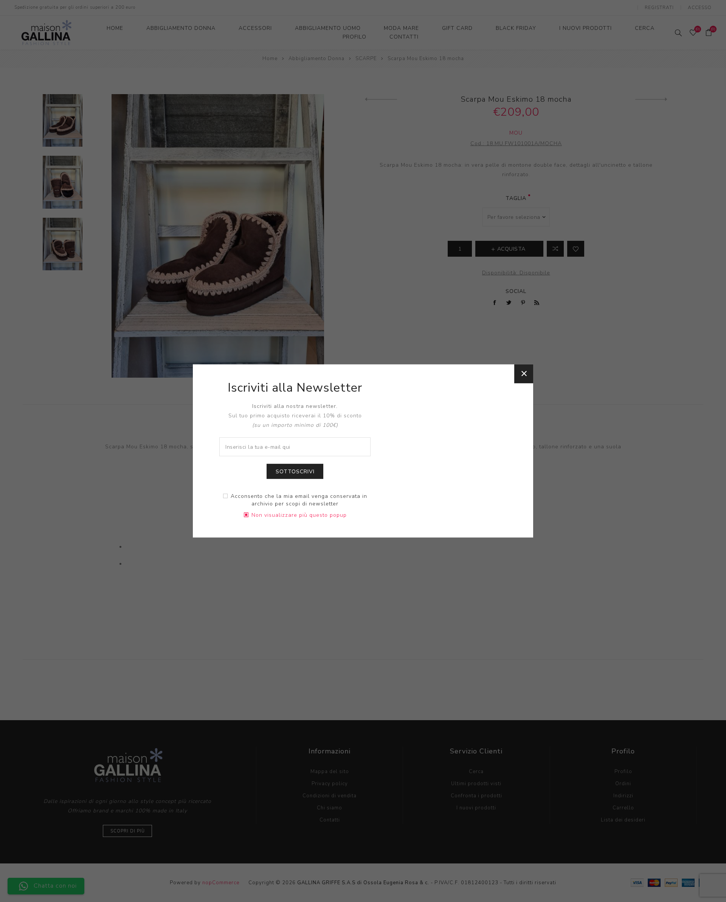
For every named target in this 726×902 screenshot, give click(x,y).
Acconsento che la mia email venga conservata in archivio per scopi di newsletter (299, 500)
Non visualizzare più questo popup (299, 515)
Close (523, 373)
